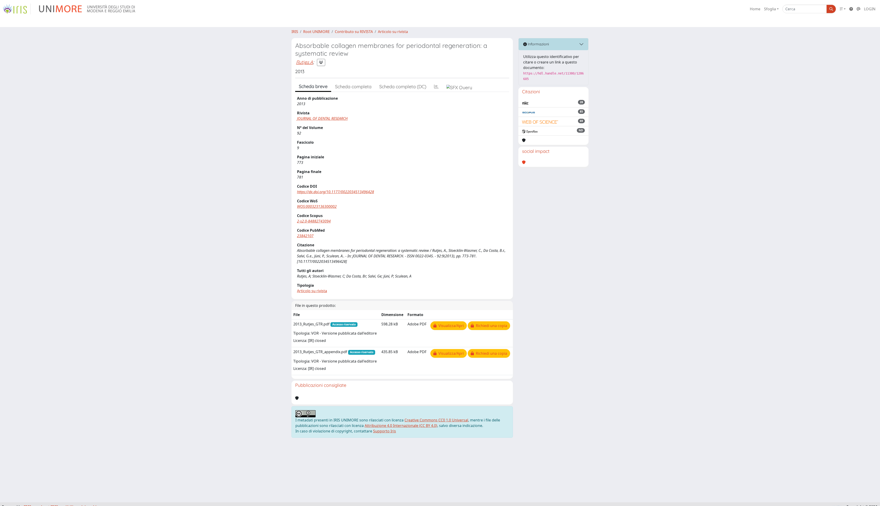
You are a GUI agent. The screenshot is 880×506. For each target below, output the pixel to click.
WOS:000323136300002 (317, 206)
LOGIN (869, 8)
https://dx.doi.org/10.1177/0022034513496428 (335, 191)
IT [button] (841, 8)
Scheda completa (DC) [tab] (402, 86)
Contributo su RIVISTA (354, 31)
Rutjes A (304, 62)
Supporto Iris (384, 431)
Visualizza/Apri (450, 325)
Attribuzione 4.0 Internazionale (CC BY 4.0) (401, 425)
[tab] (436, 86)
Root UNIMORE (316, 31)
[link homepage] (17, 8)
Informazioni (538, 44)
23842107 (305, 235)
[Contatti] (858, 9)
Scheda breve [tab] (313, 86)
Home (755, 8)
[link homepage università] (87, 8)
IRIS (295, 31)
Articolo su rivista (393, 31)
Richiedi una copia (490, 325)
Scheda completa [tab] (353, 86)
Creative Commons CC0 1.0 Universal (436, 420)
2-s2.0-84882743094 (314, 221)
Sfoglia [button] (770, 8)
